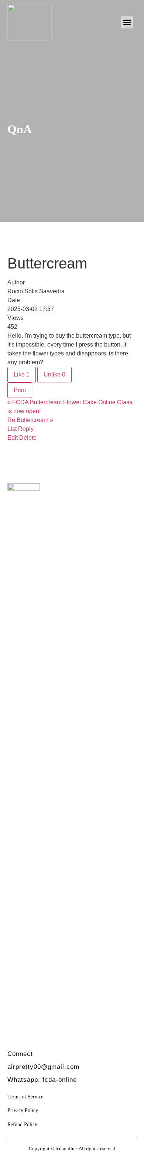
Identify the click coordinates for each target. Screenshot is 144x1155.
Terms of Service (25, 1097)
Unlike (54, 374)
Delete (28, 438)
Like (22, 374)
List (12, 429)
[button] (127, 22)
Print (20, 390)
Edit (12, 438)
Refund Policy (22, 1124)
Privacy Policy (22, 1110)
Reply (26, 429)
